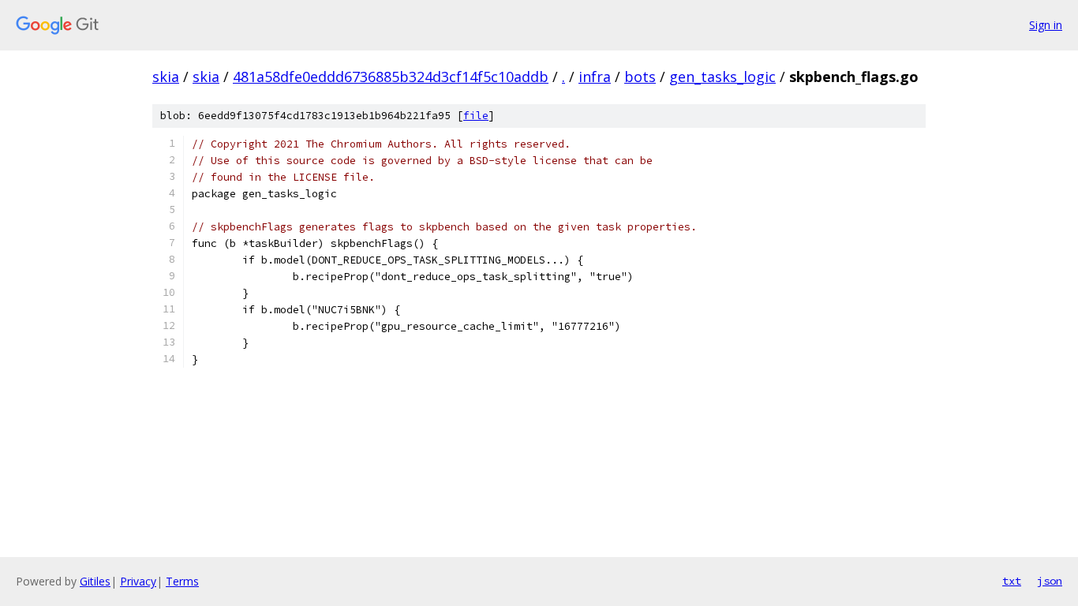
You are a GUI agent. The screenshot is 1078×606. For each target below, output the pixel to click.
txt (1011, 581)
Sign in (1045, 24)
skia (165, 76)
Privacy (138, 581)
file (475, 115)
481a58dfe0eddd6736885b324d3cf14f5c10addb (390, 76)
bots (640, 76)
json (1049, 581)
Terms (182, 581)
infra (594, 76)
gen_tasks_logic (722, 76)
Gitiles (95, 581)
